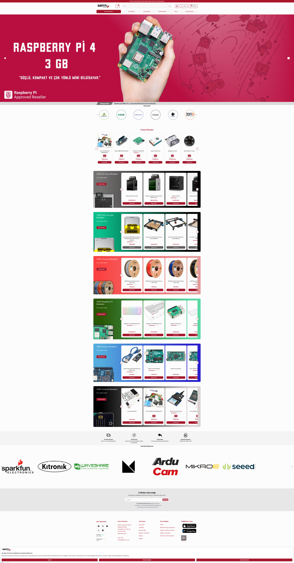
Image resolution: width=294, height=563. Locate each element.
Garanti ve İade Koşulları (167, 536)
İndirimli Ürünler (162, 11)
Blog (176, 11)
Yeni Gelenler (131, 11)
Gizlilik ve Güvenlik (165, 533)
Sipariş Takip (142, 530)
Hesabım (141, 527)
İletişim (141, 536)
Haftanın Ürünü (189, 11)
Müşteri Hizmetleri (144, 533)
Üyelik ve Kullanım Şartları (167, 530)
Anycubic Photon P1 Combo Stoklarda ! (127, 103)
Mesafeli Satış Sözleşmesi (167, 527)
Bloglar (141, 538)
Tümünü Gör (101, 184)
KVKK (161, 525)
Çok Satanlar (146, 11)
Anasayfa (141, 525)
